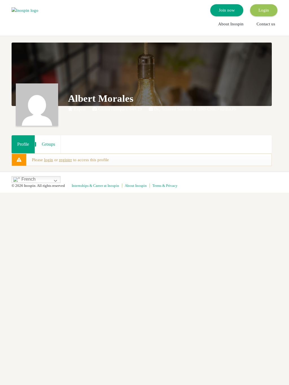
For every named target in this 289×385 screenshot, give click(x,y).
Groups (48, 144)
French (28, 179)
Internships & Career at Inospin (95, 185)
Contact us (266, 24)
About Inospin (231, 24)
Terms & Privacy (165, 185)
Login (264, 10)
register (65, 160)
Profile (23, 144)
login (48, 160)
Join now (227, 10)
